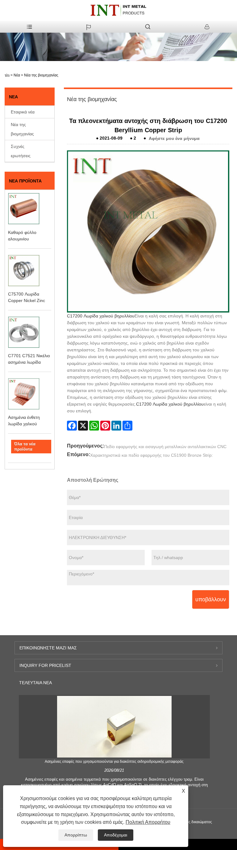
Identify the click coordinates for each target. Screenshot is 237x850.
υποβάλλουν (210, 599)
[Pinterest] (105, 426)
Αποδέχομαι (115, 834)
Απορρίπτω (75, 834)
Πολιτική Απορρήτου (148, 822)
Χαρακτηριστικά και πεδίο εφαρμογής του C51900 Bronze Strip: (151, 455)
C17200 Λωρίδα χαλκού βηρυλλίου (101, 315)
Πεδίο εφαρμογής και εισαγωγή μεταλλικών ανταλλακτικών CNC (165, 446)
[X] (83, 426)
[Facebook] (72, 426)
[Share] (127, 426)
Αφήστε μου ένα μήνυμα (174, 138)
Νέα (17, 75)
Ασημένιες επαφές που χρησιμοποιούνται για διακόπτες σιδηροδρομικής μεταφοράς (114, 761)
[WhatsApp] (94, 426)
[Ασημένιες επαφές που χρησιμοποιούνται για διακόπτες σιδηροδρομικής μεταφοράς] (114, 726)
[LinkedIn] (116, 426)
